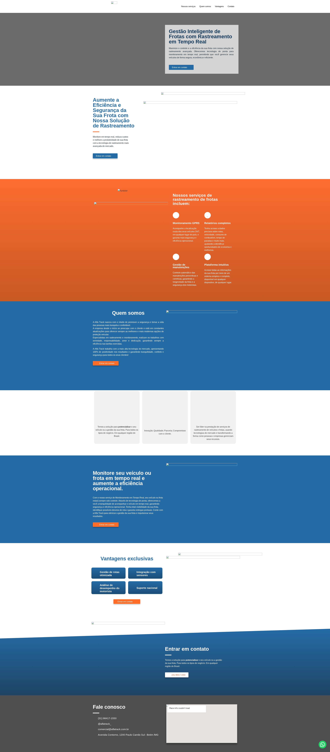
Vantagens (219, 6)
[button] (322, 744)
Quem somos (205, 6)
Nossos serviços (188, 6)
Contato (231, 6)
